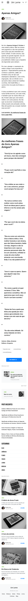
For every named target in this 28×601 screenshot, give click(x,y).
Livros (3, 9)
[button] (2, 2)
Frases (3, 459)
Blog (3, 448)
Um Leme (14, 588)
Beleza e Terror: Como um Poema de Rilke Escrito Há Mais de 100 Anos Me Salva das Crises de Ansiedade (13, 435)
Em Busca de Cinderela (10, 569)
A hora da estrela (8, 534)
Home (3, 594)
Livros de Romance (7, 352)
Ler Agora (22, 508)
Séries (3, 470)
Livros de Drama (17, 349)
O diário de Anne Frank (10, 500)
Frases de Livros (6, 349)
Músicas (4, 466)
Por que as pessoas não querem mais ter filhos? (17, 376)
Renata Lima (8, 17)
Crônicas (12, 372)
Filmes (3, 455)
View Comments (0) (13, 360)
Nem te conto (8, 394)
